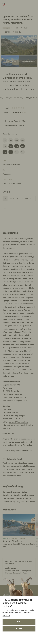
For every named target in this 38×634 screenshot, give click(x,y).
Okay (19, 622)
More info (6, 615)
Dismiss (19, 629)
